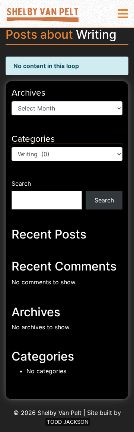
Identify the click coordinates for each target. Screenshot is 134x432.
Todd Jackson (68, 422)
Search (21, 183)
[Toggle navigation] (123, 14)
